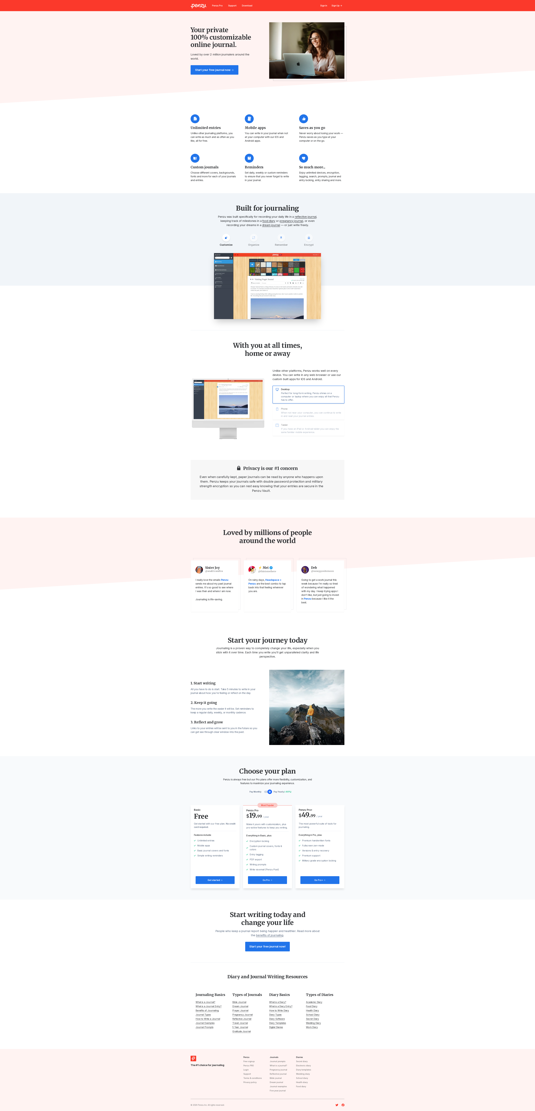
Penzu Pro (217, 5)
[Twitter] (336, 1105)
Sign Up (337, 5)
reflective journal (305, 216)
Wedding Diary (313, 1023)
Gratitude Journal (241, 1031)
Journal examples (278, 1086)
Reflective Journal (241, 1018)
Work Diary (312, 1027)
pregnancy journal (291, 221)
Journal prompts (277, 1061)
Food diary (301, 1086)
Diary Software (277, 1018)
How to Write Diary (279, 1010)
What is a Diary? (277, 1002)
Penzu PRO (248, 1065)
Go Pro (267, 880)
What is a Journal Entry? (209, 1006)
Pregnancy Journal (242, 1014)
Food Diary (311, 1006)
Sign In (323, 5)
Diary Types (275, 1014)
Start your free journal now (214, 70)
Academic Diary (314, 1002)
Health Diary (312, 1010)
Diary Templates (277, 1023)
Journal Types (203, 1014)
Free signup (249, 1061)
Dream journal (276, 1082)
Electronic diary (303, 1065)
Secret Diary (312, 1018)
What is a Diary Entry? (280, 1006)
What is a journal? (278, 1065)
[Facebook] (343, 1105)
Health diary (302, 1082)
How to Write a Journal (208, 1018)
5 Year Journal (240, 1027)
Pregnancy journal (278, 1070)
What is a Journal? (205, 1002)
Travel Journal (240, 1023)
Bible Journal (239, 1002)
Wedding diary (303, 1074)
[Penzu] (198, 6)
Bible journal (276, 1078)
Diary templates (303, 1070)
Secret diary (301, 1061)
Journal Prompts (204, 1027)
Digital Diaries (276, 1027)
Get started (215, 880)
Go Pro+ (320, 880)
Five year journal (278, 1090)
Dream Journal (240, 1006)
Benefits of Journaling (207, 1010)
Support (232, 5)
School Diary (312, 1014)
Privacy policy (250, 1082)
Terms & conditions (252, 1078)
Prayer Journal (240, 1010)
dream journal (271, 225)
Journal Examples (205, 1023)
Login (246, 1070)
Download (247, 5)
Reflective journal (278, 1074)
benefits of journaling (269, 935)
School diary (302, 1078)
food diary (268, 221)
